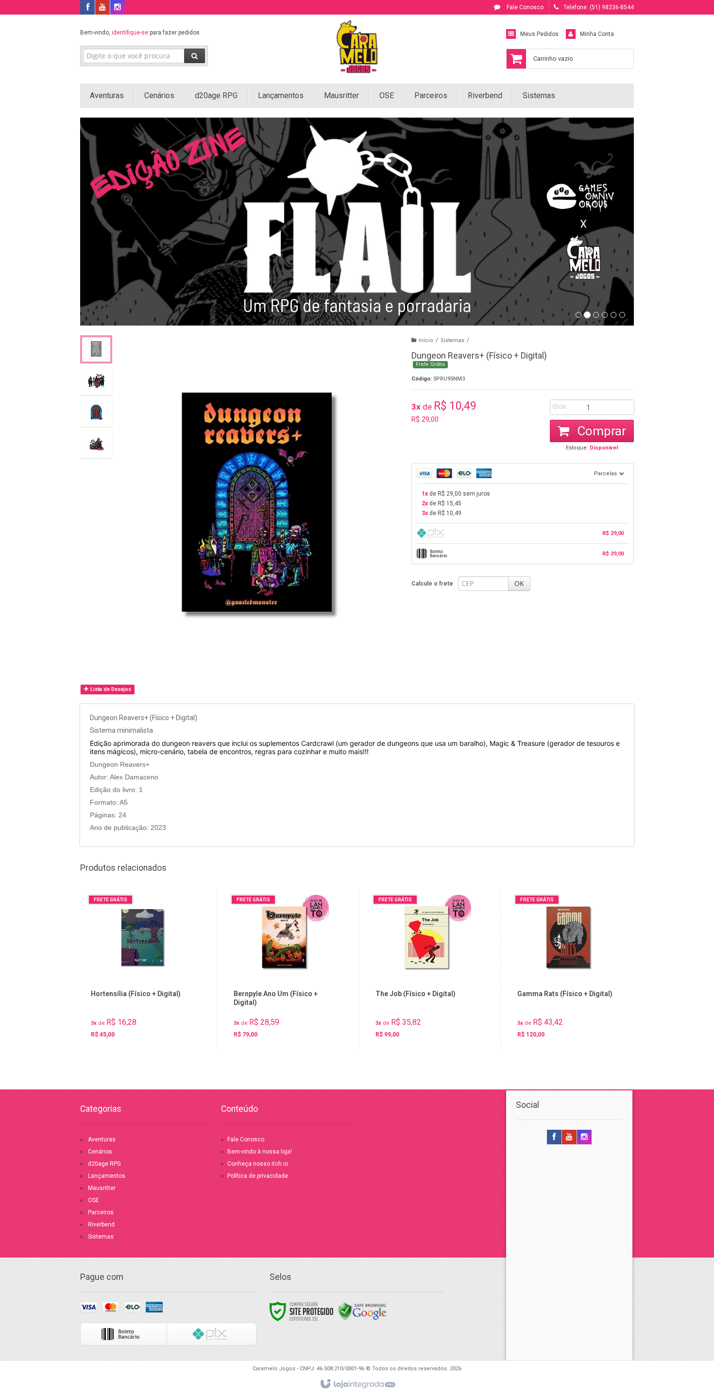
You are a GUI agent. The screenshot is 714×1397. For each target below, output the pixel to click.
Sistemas (452, 340)
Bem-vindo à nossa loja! (260, 1151)
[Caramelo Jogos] (357, 46)
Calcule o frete (432, 583)
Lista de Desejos (110, 689)
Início (426, 340)
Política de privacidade (257, 1176)
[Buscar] (194, 56)
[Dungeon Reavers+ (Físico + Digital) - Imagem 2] (96, 381)
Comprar (600, 431)
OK (519, 583)
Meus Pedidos (539, 34)
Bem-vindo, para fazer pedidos (140, 32)
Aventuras (102, 1139)
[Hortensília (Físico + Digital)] (143, 970)
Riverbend (101, 1224)
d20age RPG (104, 1163)
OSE (93, 1200)
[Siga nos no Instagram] (117, 7)
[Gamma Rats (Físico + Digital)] (569, 970)
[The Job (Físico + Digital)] (427, 970)
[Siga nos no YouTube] (569, 1137)
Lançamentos (106, 1176)
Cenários (100, 1151)
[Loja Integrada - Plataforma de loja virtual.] (357, 1384)
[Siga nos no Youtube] (102, 7)
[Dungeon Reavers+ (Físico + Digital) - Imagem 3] (96, 412)
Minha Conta (597, 34)
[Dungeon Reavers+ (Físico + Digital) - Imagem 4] (96, 444)
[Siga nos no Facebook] (87, 7)
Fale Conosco (524, 7)
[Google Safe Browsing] (362, 1311)
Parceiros (101, 1212)
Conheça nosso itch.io (257, 1163)
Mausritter (102, 1188)
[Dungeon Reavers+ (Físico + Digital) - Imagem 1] (96, 349)
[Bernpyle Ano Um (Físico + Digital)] (285, 970)
